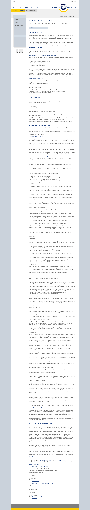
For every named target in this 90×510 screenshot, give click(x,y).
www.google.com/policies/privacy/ (48, 452)
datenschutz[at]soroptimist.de (37, 496)
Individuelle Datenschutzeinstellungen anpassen (38, 27)
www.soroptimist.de (35, 481)
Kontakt (74, 508)
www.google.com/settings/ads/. (65, 452)
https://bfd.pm (34, 498)
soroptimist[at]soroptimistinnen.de (37, 479)
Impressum (64, 508)
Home (16, 16)
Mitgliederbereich (73, 1)
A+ (14, 1)
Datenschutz (72, 16)
